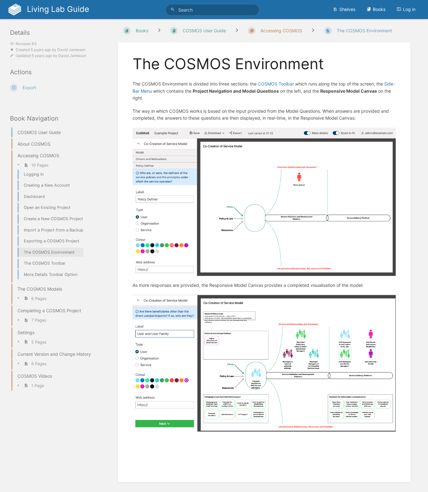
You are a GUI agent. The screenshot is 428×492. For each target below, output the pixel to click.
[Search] (173, 9)
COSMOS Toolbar (276, 83)
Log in (409, 9)
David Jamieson (71, 49)
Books (379, 9)
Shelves (347, 9)
